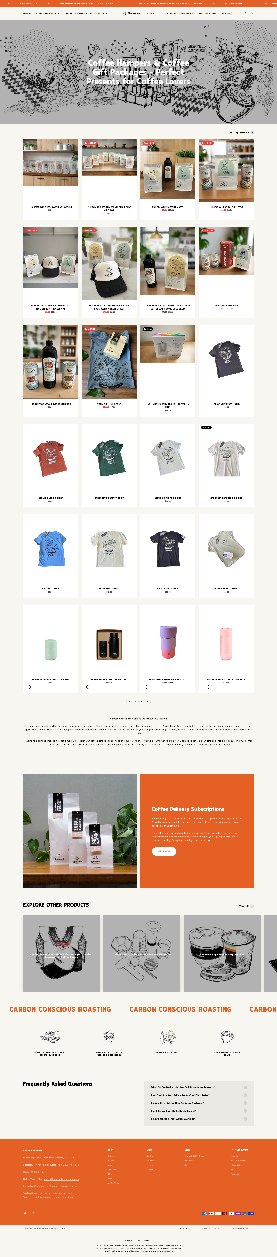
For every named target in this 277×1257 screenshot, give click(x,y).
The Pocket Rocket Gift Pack (226, 206)
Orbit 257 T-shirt (51, 588)
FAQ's (233, 1170)
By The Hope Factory (240, 1228)
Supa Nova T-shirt (167, 588)
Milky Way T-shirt (109, 588)
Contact (150, 1170)
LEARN (101, 13)
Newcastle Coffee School (194, 1156)
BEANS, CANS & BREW (46, 13)
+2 (162, 687)
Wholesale (235, 1174)
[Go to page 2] (147, 701)
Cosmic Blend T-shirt (50, 497)
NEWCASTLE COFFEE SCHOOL (180, 13)
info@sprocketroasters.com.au (61, 1186)
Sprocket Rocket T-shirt (109, 497)
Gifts (110, 1179)
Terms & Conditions (211, 1228)
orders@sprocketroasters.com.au (61, 1179)
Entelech (61, 1228)
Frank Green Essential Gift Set (109, 679)
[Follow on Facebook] (25, 1214)
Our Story (150, 1156)
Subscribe (112, 1156)
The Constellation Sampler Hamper (50, 206)
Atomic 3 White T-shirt (167, 497)
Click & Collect (237, 1165)
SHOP (25, 13)
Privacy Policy (185, 1228)
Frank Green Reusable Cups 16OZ (226, 679)
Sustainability (152, 1165)
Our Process (151, 1160)
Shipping (234, 1156)
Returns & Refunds (238, 1160)
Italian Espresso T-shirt (226, 403)
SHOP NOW (164, 851)
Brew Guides (189, 1160)
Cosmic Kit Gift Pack (109, 403)
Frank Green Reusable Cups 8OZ (50, 679)
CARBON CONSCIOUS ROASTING (79, 13)
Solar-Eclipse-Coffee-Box (167, 206)
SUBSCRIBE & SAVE (207, 13)
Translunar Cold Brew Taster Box (50, 403)
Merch (110, 1174)
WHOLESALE (227, 13)
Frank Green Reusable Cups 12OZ (168, 679)
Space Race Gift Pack (226, 305)
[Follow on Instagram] (32, 1214)
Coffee (111, 1160)
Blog (186, 1165)
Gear (110, 1165)
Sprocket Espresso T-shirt (226, 497)
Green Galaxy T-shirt (226, 588)
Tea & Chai (112, 1170)
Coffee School (113, 1183)
